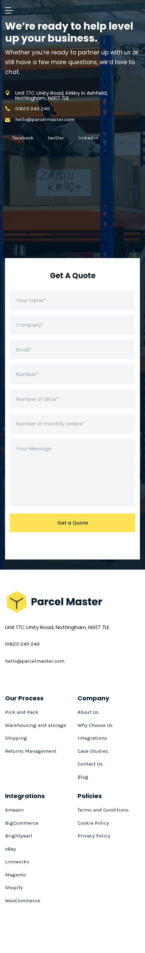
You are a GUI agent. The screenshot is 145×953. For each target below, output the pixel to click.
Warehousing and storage (35, 725)
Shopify (14, 887)
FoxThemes (88, 939)
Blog (83, 777)
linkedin (88, 138)
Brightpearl (18, 836)
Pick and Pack (21, 712)
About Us (88, 712)
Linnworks (17, 862)
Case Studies (93, 751)
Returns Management (30, 751)
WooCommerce (22, 901)
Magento (15, 875)
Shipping (16, 738)
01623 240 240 (32, 108)
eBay (10, 849)
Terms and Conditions (103, 810)
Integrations (92, 738)
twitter (56, 138)
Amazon (14, 810)
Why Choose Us (95, 725)
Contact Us (90, 764)
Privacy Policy (94, 836)
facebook (23, 138)
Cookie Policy (93, 823)
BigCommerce (21, 823)
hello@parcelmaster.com (45, 119)
